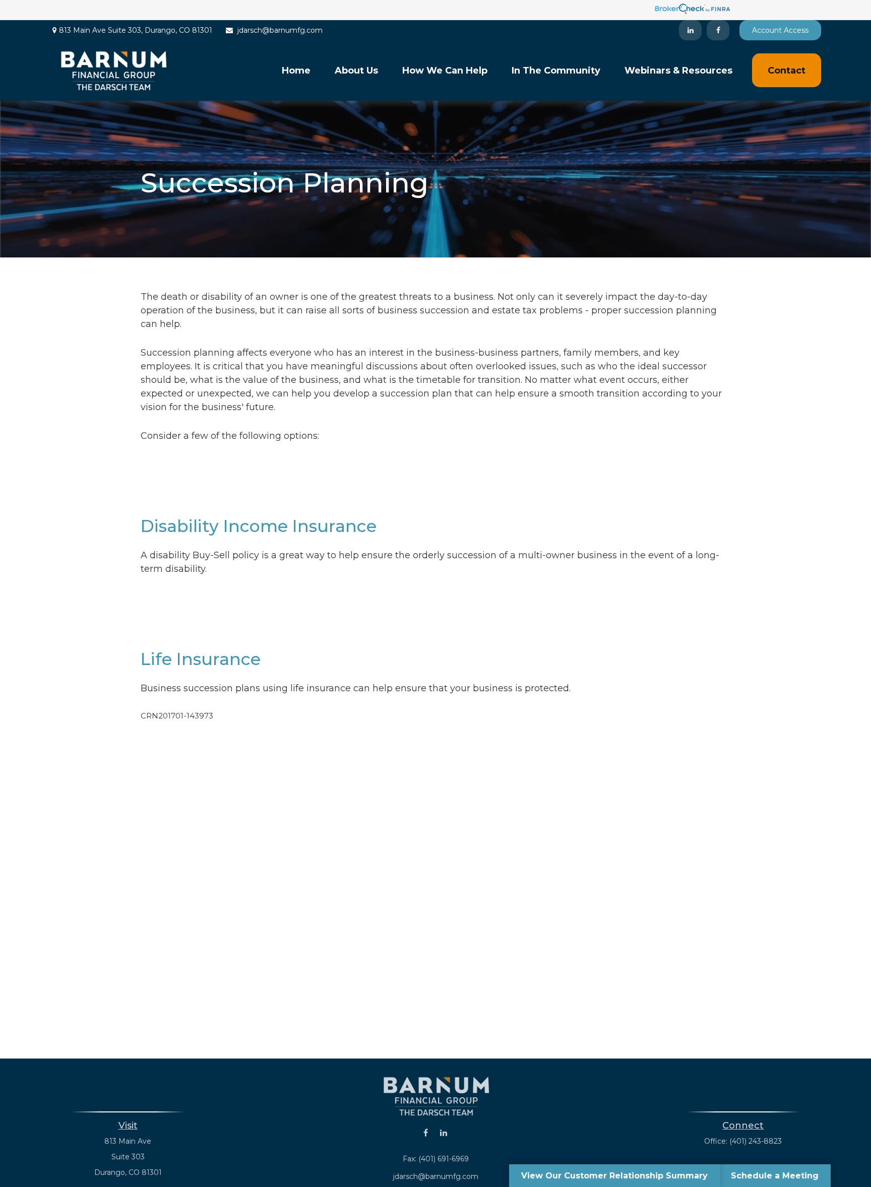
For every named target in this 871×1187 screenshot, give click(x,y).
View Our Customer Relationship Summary (614, 1175)
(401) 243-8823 (755, 1141)
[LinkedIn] (690, 30)
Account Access (780, 30)
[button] (296, 70)
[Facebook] (718, 30)
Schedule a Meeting (775, 1175)
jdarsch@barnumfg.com (280, 30)
